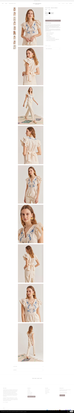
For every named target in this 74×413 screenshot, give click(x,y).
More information (49, 48)
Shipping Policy (47, 392)
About (6, 3)
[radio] (46, 13)
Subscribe (62, 395)
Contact (29, 389)
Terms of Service (30, 393)
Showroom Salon (30, 392)
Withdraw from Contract (31, 396)
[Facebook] (3, 402)
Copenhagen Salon (12, 3)
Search (67, 3)
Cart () (70, 3)
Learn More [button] (24, 411)
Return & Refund (30, 394)
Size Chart (15, 366)
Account (63, 3)
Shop (3, 3)
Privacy (46, 393)
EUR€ (59, 3)
